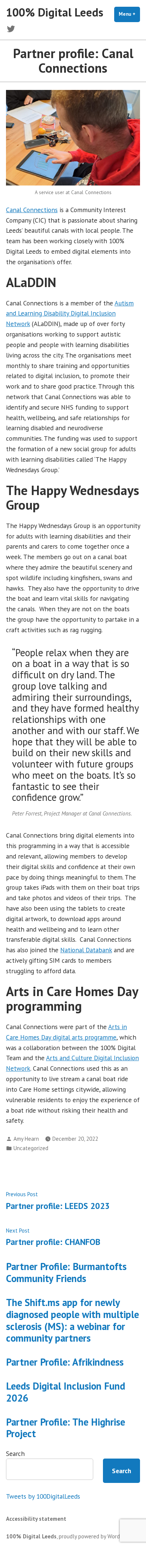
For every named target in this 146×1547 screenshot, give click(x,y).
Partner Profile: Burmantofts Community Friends (66, 1272)
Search (15, 1453)
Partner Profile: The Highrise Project (65, 1427)
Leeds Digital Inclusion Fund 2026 (65, 1391)
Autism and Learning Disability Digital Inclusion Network (70, 313)
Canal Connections (32, 209)
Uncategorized (30, 1148)
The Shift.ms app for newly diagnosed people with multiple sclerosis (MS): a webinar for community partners (72, 1320)
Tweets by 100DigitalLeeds (43, 1496)
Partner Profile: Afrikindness (65, 1361)
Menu (129, 14)
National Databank (86, 950)
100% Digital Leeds (54, 12)
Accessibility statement (36, 1518)
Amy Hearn (26, 1138)
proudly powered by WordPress (96, 1536)
